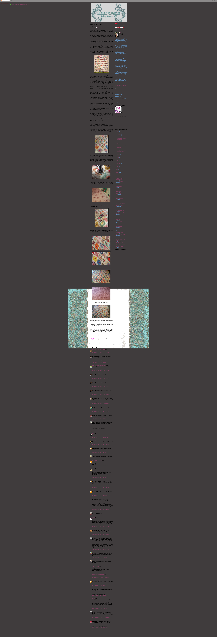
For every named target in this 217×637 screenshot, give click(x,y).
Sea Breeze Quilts (119, 224)
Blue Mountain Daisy (120, 184)
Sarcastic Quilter (119, 221)
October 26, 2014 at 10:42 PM (100, 378)
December (119, 134)
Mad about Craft (95, 454)
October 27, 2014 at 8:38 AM (100, 465)
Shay (121, 32)
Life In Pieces (118, 200)
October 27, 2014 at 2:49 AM (100, 418)
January (118, 164)
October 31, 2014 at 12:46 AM (100, 577)
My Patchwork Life (120, 210)
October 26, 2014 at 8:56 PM (100, 362)
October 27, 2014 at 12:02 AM (100, 411)
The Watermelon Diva (120, 244)
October (118, 137)
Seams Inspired (119, 226)
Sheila (93, 610)
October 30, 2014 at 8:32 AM (100, 563)
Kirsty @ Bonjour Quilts (97, 460)
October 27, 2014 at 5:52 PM (100, 495)
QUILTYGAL (118, 219)
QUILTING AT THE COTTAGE (119, 216)
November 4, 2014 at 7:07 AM (100, 617)
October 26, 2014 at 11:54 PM (100, 403)
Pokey (93, 598)
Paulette (94, 406)
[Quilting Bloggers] (120, 88)
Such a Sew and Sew (120, 232)
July (118, 156)
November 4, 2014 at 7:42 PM (100, 627)
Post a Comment (93, 630)
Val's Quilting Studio (96, 551)
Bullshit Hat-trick (120, 143)
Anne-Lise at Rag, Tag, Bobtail (98, 349)
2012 (117, 168)
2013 (117, 166)
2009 (117, 172)
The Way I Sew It (119, 246)
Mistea (93, 528)
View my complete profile (120, 85)
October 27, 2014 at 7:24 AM (100, 457)
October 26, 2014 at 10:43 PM (100, 394)
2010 (117, 171)
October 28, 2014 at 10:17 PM (100, 549)
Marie (93, 420)
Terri (93, 468)
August (118, 154)
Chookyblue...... (95, 559)
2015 (117, 131)
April (118, 160)
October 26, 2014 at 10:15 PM (100, 370)
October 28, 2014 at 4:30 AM (100, 514)
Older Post (111, 631)
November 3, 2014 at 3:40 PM (100, 608)
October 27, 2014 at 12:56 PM (100, 487)
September (119, 153)
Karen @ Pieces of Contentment (99, 365)
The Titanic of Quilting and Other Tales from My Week (121, 146)
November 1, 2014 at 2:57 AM (100, 585)
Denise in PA (95, 373)
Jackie (93, 479)
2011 (117, 169)
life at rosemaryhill (119, 198)
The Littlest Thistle (119, 242)
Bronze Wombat (119, 186)
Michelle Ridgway (119, 205)
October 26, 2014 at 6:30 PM (100, 352)
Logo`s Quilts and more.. (121, 203)
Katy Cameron (95, 440)
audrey (93, 517)
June (118, 157)
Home (101, 631)
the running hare (95, 490)
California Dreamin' (120, 188)
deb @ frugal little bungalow (98, 574)
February (119, 163)
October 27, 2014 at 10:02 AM (100, 477)
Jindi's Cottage (95, 566)
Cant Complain (120, 148)
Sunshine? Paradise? (120, 234)
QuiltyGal (92, 118)
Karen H (94, 446)
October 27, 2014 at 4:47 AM (100, 437)
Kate (93, 433)
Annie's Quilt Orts (119, 181)
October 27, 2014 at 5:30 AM (100, 444)
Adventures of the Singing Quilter (119, 179)
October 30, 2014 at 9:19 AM (100, 571)
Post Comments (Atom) (100, 633)
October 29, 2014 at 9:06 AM (100, 557)
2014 (117, 132)
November (119, 135)
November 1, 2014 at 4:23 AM (100, 595)
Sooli (93, 536)
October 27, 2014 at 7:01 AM (100, 452)
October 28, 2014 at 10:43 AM (100, 534)
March (118, 161)
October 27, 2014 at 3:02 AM (100, 430)
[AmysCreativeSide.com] (101, 27)
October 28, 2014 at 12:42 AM (100, 509)
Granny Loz (118, 191)
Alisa (93, 511)
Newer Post (92, 631)
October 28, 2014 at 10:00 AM (100, 526)
